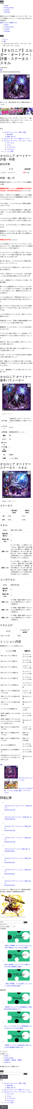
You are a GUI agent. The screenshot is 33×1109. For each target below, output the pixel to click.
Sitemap (7, 12)
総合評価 (10, 134)
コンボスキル (11, 147)
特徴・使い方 (11, 136)
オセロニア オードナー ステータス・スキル (17, 141)
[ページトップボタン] (2, 1071)
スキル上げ (10, 149)
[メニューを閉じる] (2, 1)
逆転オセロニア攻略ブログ (8, 22)
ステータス (10, 143)
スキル (9, 145)
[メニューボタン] (2, 36)
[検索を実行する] (25, 922)
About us (7, 1062)
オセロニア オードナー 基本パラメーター (16, 138)
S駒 (1, 70)
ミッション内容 (8, 151)
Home (6, 5)
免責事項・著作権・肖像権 (13, 1060)
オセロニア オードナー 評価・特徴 (14, 132)
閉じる (4, 1077)
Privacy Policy (9, 8)
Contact (7, 10)
